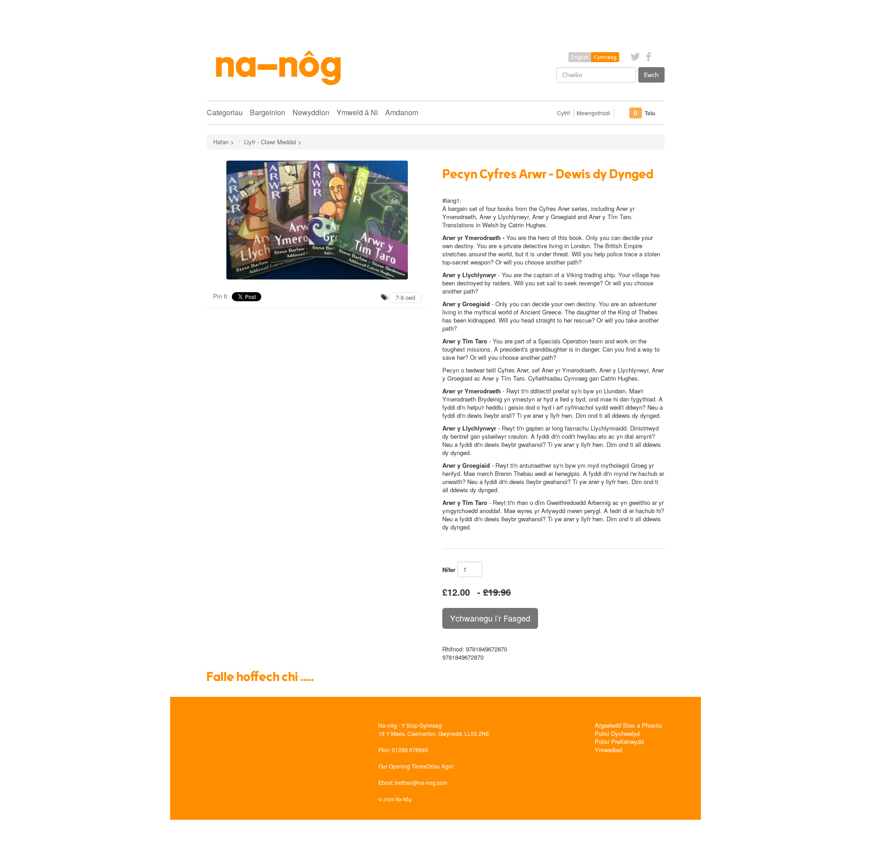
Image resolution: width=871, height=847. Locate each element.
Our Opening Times (402, 766)
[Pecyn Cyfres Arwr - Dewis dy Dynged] (317, 220)
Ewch (651, 75)
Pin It (220, 296)
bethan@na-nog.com (421, 782)
